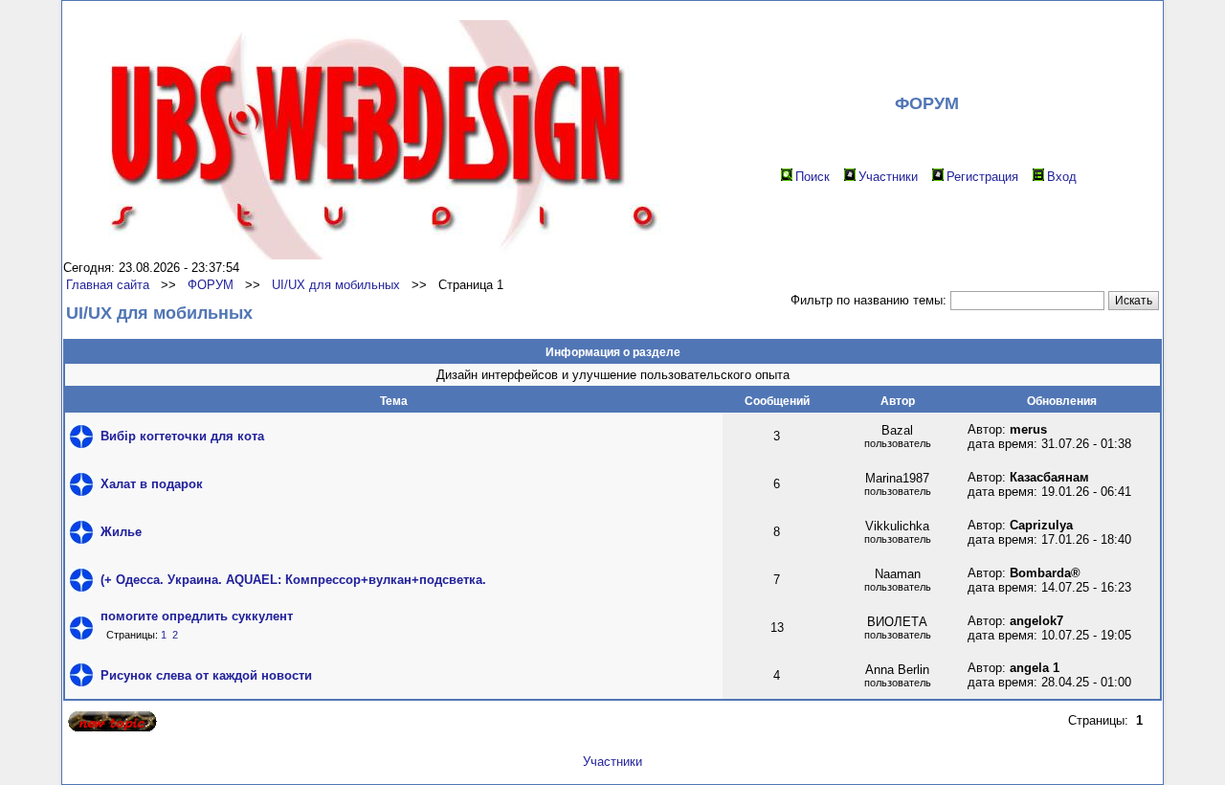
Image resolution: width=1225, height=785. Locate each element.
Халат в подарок (151, 484)
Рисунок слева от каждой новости (206, 675)
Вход (1062, 176)
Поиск (812, 176)
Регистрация (982, 176)
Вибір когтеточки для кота (182, 436)
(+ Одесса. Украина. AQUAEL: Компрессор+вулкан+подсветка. (293, 579)
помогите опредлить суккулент (196, 616)
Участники (888, 176)
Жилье (121, 532)
